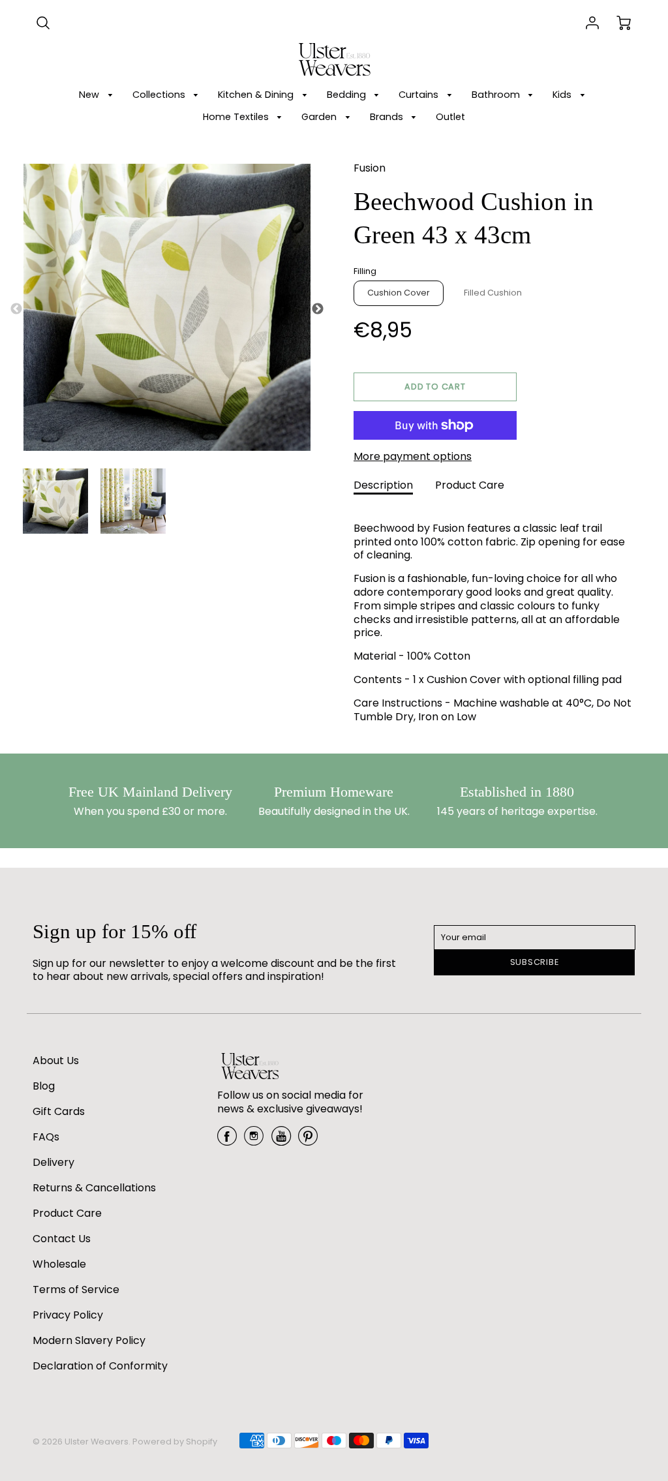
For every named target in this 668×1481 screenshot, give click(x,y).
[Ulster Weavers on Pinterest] (308, 1140)
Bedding (348, 94)
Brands (388, 116)
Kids (563, 94)
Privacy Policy (68, 1314)
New (90, 94)
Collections (160, 94)
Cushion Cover (398, 292)
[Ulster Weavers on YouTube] (281, 1140)
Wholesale (59, 1264)
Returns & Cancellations (94, 1187)
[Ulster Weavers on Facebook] (227, 1140)
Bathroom (497, 94)
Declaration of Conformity (100, 1365)
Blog (44, 1085)
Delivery (53, 1162)
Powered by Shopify (174, 1441)
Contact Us (62, 1238)
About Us (56, 1060)
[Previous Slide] (16, 309)
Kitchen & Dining (257, 94)
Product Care (469, 485)
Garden (320, 116)
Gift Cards (59, 1111)
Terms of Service (76, 1289)
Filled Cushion (493, 292)
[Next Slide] (317, 309)
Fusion (370, 168)
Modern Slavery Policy (89, 1340)
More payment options (413, 457)
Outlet (450, 116)
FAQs (46, 1136)
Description (383, 485)
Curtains (420, 94)
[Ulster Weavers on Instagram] (254, 1140)
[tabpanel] (55, 501)
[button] (435, 387)
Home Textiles (237, 116)
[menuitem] (97, 94)
